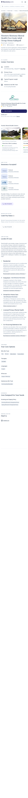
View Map (22, 68)
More (21, 75)
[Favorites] (22, 2)
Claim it (18, 116)
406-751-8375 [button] (8, 204)
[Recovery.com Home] (7, 2)
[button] (25, 2)
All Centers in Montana (13, 171)
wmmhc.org (3, 114)
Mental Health (10, 10)
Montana (16, 10)
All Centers (3, 10)
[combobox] (14, 6)
